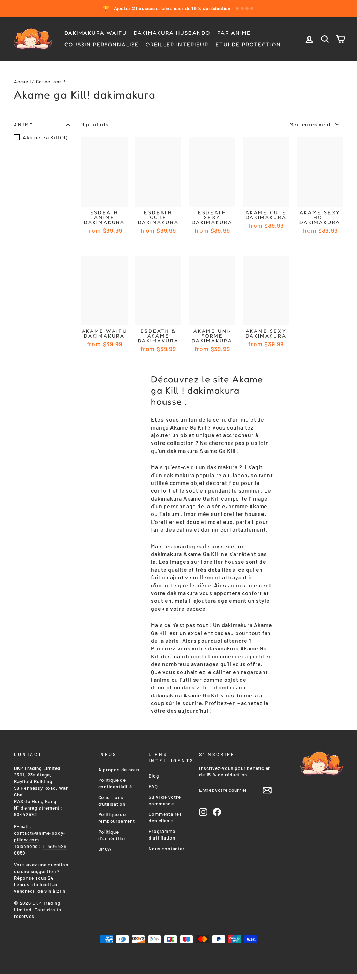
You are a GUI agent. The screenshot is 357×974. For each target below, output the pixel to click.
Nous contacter (166, 848)
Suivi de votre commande (165, 800)
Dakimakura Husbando (172, 33)
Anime (23, 124)
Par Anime (234, 33)
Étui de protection (248, 44)
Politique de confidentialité (115, 783)
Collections (49, 81)
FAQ (153, 786)
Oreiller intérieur (177, 44)
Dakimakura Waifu (95, 33)
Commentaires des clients (165, 817)
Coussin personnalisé (101, 44)
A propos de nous (119, 769)
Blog (154, 776)
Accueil (22, 81)
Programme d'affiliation (162, 834)
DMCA (105, 849)
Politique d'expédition (112, 835)
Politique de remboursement (116, 817)
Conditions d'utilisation (112, 800)
